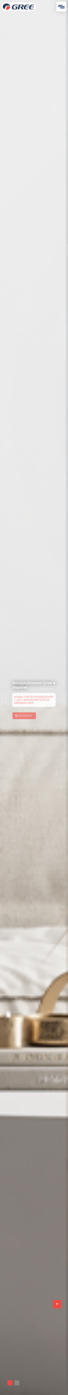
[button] (9, 1382)
